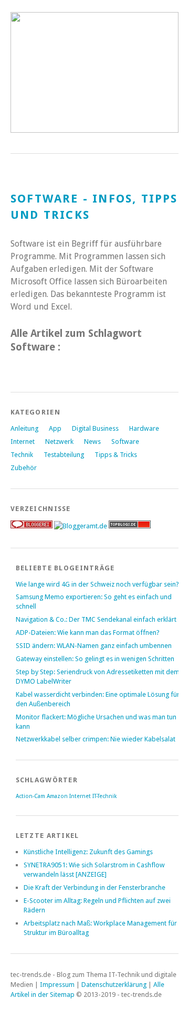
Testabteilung (64, 455)
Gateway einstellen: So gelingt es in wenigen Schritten (95, 659)
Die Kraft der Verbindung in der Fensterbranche (94, 887)
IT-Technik (104, 796)
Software (125, 441)
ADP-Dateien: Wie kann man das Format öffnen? (88, 632)
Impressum (57, 984)
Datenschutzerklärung (113, 984)
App (55, 428)
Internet (22, 441)
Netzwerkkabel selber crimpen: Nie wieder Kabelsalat (95, 739)
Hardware (144, 428)
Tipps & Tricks (115, 455)
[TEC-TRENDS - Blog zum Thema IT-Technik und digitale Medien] (94, 130)
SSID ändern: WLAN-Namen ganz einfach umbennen (94, 646)
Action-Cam (30, 796)
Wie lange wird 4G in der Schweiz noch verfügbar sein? (97, 584)
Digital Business (95, 428)
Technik (21, 455)
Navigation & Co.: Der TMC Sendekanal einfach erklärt (96, 619)
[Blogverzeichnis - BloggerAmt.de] (80, 526)
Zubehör (23, 468)
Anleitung (24, 428)
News (92, 441)
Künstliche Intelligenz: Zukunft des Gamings (88, 852)
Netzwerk (59, 441)
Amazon (57, 796)
